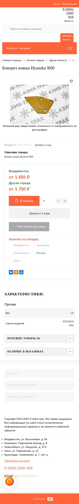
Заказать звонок (67, 37)
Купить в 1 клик (39, 213)
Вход (57, 3)
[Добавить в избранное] (71, 81)
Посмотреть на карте (17, 460)
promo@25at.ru (26, 476)
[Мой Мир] (21, 272)
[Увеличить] (39, 104)
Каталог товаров (18, 48)
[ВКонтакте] (11, 272)
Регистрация (69, 3)
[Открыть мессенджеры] (9, 482)
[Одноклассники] (16, 272)
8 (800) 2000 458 (68, 13)
